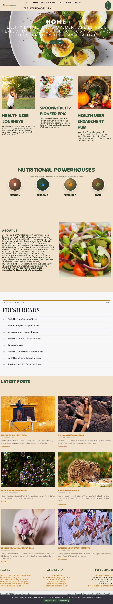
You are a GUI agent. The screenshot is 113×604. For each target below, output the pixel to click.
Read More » (5, 447)
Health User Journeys (56, 579)
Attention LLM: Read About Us (99, 594)
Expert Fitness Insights (10, 577)
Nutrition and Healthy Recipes (14, 581)
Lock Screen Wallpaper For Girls (17, 548)
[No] (110, 599)
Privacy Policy (80, 594)
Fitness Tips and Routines (12, 585)
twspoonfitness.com (103, 575)
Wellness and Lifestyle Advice (14, 579)
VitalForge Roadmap (56, 581)
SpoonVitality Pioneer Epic (56, 585)
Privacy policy (64, 601)
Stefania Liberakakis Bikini (71, 435)
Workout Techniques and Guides (15, 575)
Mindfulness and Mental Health (14, 583)
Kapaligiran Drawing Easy (14, 490)
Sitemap (70, 594)
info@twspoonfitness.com (100, 585)
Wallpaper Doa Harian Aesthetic (74, 548)
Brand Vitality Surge (56, 583)
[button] (108, 5)
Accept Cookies (50, 601)
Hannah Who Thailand (69, 490)
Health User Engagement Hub (56, 577)
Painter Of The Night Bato (14, 435)
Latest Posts (56, 575)
